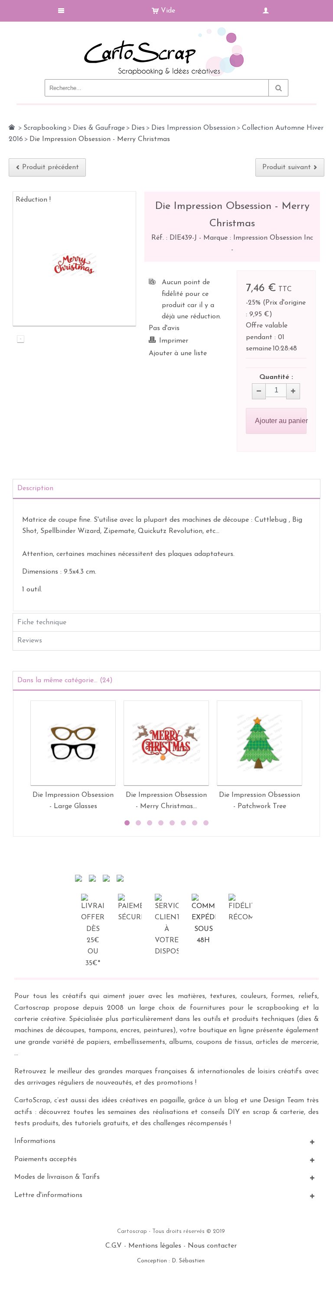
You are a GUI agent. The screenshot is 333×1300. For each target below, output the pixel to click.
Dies (138, 128)
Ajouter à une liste (178, 353)
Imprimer (173, 340)
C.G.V (113, 1245)
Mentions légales (154, 1245)
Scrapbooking (44, 128)
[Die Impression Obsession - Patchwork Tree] (259, 743)
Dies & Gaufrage (99, 128)
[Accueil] (12, 127)
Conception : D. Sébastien (171, 1261)
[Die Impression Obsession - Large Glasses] (73, 743)
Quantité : (276, 377)
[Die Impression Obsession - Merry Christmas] (20, 340)
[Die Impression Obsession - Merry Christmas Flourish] (166, 743)
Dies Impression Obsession (193, 128)
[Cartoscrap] (166, 30)
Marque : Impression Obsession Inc (258, 237)
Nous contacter (212, 1245)
